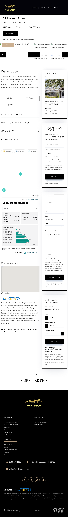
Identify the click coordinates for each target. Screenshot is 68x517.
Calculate (54, 341)
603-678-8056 (52, 105)
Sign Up (42, 8)
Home (3, 329)
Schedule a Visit (59, 197)
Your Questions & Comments (53, 231)
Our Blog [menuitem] (6, 455)
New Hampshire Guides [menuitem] (40, 422)
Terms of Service (58, 284)
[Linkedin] (31, 479)
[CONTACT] (10, 33)
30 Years (49, 309)
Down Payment (50, 322)
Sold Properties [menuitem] (8, 435)
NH (15, 329)
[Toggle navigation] (62, 8)
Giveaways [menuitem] (6, 452)
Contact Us (48, 113)
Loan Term (49, 306)
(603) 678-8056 (53, 7)
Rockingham (21, 329)
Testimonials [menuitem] (7, 447)
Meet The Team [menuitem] (8, 444)
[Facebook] (24, 479)
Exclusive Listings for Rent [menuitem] (11, 424)
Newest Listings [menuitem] (8, 432)
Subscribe (54, 176)
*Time (46, 223)
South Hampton (32, 329)
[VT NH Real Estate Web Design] (58, 510)
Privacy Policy (58, 169)
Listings (9, 329)
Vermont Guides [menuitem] (38, 424)
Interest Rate (49, 330)
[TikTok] (43, 479)
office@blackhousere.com (19, 469)
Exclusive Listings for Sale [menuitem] (11, 422)
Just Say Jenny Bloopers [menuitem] (10, 449)
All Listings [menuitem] (6, 427)
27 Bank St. (42, 462)
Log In (35, 8)
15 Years (58, 309)
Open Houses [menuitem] (7, 430)
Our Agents (55, 113)
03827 (5, 332)
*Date (46, 216)
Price (46, 314)
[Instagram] (37, 479)
